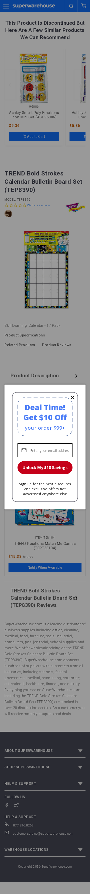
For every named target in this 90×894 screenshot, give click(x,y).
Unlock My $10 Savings (45, 467)
